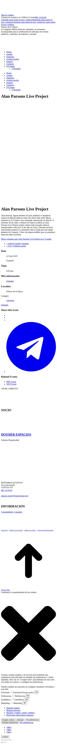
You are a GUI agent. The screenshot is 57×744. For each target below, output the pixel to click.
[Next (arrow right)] (5, 742)
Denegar (20, 720)
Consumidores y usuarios (11, 512)
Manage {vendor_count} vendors (20, 713)
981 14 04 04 (40, 17)
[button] (28, 634)
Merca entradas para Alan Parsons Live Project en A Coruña (26, 239)
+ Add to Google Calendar (17, 243)
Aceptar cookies (8, 720)
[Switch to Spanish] (16, 68)
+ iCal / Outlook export (16, 246)
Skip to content (7, 15)
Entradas (10, 281)
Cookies (5, 737)
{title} (9, 727)
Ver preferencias (32, 720)
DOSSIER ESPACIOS (16, 434)
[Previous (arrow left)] (2, 742)
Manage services (13, 710)
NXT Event (11, 384)
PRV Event (11, 382)
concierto (10, 300)
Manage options (13, 708)
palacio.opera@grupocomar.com (14, 496)
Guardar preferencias (10, 723)
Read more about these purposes (19, 715)
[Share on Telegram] (31, 371)
